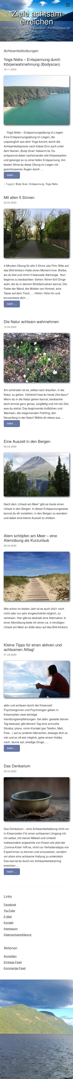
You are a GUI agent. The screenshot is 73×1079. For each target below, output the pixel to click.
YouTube (9, 911)
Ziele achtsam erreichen (36, 17)
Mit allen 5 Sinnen (19, 197)
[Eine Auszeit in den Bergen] (36, 499)
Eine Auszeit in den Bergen (27, 441)
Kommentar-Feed (15, 968)
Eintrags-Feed (13, 962)
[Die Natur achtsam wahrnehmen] (36, 385)
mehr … (12, 175)
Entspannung (36, 184)
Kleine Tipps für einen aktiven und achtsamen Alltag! (33, 647)
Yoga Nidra (52, 184)
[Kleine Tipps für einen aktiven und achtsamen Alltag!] (36, 701)
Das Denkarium (17, 765)
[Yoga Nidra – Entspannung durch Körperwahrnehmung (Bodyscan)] (36, 128)
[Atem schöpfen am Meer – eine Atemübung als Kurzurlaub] (36, 604)
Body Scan (22, 184)
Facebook (10, 905)
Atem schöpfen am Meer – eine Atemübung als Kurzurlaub (30, 538)
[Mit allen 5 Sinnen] (36, 261)
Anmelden (10, 956)
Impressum (11, 929)
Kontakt (8, 923)
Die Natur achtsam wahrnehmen (31, 321)
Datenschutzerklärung (17, 935)
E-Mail (8, 917)
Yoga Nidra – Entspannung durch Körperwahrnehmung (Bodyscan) (32, 62)
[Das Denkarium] (36, 824)
